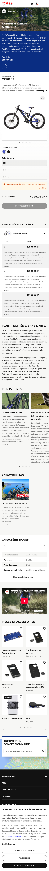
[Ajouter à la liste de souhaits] (21, 628)
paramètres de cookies (14, 836)
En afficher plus (8, 843)
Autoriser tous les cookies (24, 865)
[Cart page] (32, 3)
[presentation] (24, 601)
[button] (45, 3)
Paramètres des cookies (24, 851)
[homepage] (7, 4)
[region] (24, 838)
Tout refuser (24, 858)
